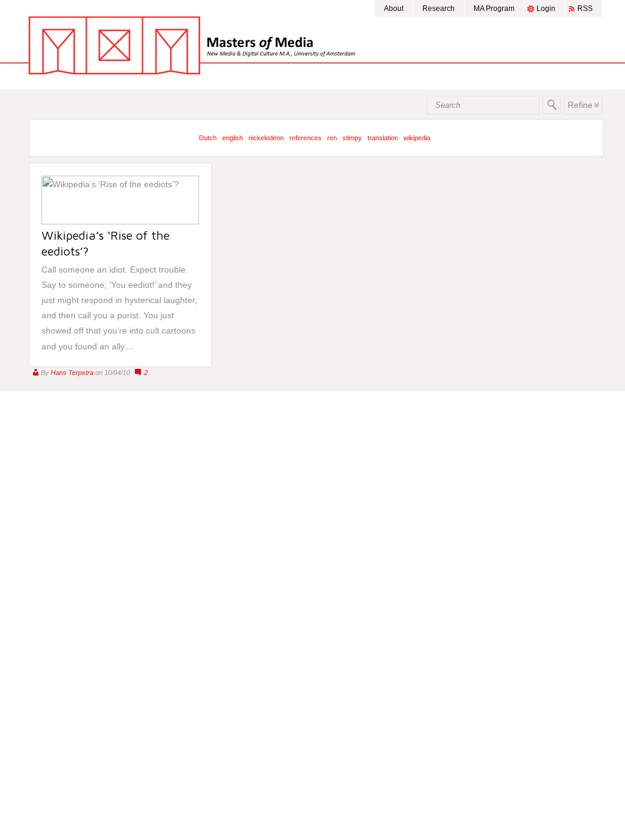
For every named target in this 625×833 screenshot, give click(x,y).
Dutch (208, 137)
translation (382, 137)
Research (438, 8)
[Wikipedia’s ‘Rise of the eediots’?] (120, 221)
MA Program (494, 8)
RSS (585, 8)
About (393, 8)
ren (332, 137)
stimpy (352, 137)
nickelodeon (266, 137)
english (232, 137)
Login (545, 8)
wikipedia (416, 137)
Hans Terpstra (72, 372)
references (305, 137)
